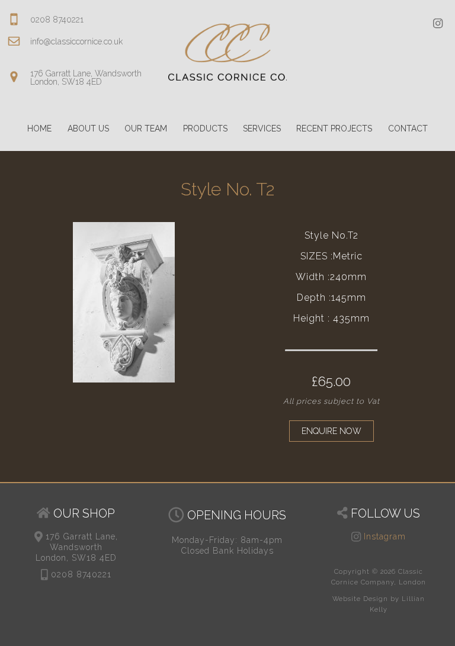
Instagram (383, 536)
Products (205, 128)
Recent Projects (334, 128)
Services (262, 128)
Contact (408, 128)
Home (39, 128)
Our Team (145, 128)
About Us (88, 128)
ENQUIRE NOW (331, 431)
